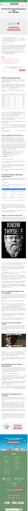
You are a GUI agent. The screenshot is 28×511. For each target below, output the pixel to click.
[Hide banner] (26, 1)
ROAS (2, 53)
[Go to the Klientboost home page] (2, 3)
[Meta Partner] (21, 503)
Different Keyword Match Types (7, 58)
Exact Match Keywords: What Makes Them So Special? (10, 59)
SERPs (15, 85)
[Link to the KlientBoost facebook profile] (14, 498)
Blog (5, 460)
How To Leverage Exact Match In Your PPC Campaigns (10, 60)
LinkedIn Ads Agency (17, 463)
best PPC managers (20, 375)
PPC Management (17, 462)
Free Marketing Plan (14, 3)
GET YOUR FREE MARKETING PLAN (14, 29)
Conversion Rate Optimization (18, 467)
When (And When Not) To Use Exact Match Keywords (10, 62)
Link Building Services (7, 469)
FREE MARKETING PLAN (17, 428)
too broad (4, 386)
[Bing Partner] (14, 503)
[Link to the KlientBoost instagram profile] (11, 498)
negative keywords (10, 351)
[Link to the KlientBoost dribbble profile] (19, 498)
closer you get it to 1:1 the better (7, 125)
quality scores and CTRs (18, 403)
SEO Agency (6, 468)
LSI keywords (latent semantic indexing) (15, 272)
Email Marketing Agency (7, 473)
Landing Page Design (17, 469)
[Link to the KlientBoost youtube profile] (16, 498)
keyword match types (13, 130)
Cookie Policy (16, 509)
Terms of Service (12, 508)
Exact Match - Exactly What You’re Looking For (9, 63)
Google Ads (17, 416)
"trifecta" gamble (4, 417)
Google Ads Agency (17, 460)
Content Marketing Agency (8, 467)
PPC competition (17, 276)
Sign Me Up (22, 70)
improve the (22, 52)
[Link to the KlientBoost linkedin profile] (8, 498)
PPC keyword (4, 162)
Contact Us (6, 463)
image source (22, 108)
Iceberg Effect (6, 113)
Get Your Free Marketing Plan (13, 442)
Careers (6, 461)
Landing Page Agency (17, 468)
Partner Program (6, 462)
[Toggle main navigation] (26, 3)
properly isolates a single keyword (8, 388)
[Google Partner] (7, 503)
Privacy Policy (16, 508)
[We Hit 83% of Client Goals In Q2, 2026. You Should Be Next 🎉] (13, 1)
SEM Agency (16, 461)
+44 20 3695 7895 (14, 485)
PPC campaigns (18, 38)
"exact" (8, 43)
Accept (20, 509)
